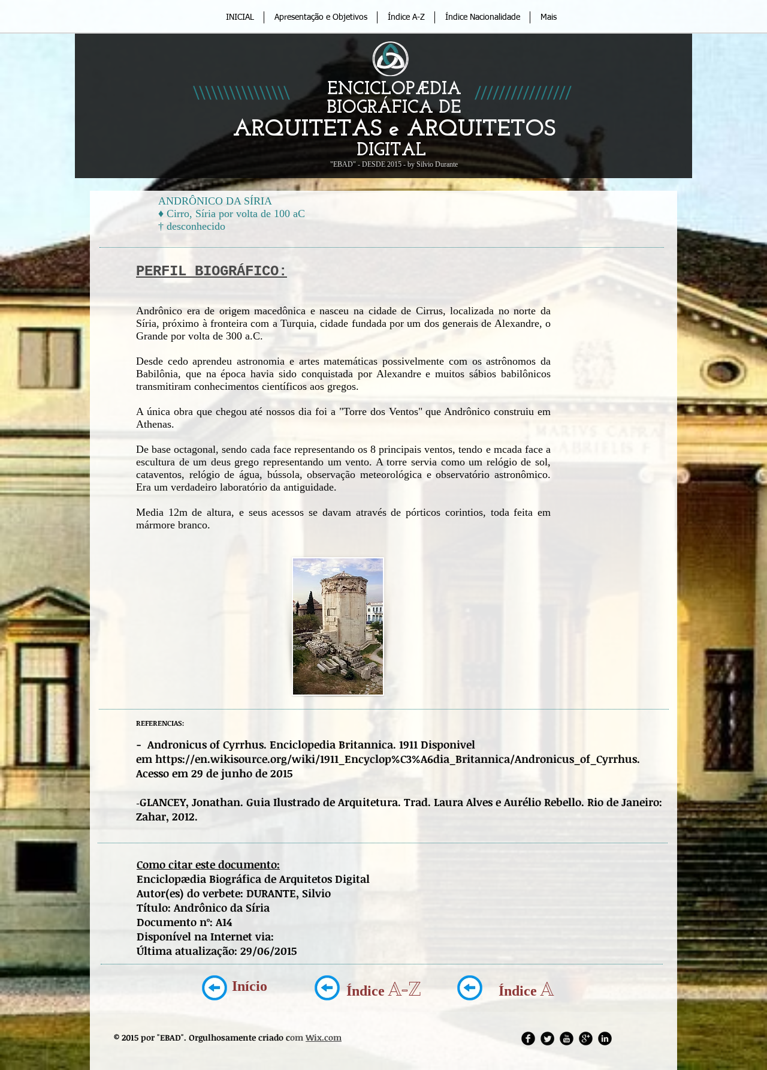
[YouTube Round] (566, 1038)
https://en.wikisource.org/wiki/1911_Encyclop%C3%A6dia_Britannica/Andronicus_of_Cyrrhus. (397, 759)
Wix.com (324, 1037)
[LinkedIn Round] (605, 1038)
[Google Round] (586, 1038)
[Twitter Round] (547, 1038)
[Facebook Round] (528, 1038)
